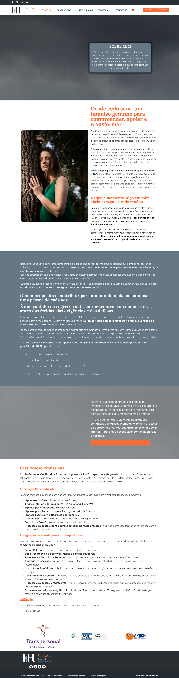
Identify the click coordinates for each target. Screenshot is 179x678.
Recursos (103, 10)
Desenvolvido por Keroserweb (147, 676)
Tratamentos (64, 10)
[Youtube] (27, 2)
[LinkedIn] (22, 2)
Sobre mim (47, 10)
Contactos (121, 10)
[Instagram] (17, 2)
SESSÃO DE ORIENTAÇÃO (156, 9)
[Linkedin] (39, 667)
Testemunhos (86, 10)
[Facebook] (12, 2)
